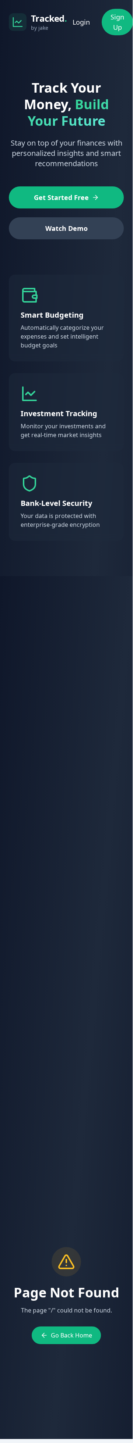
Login (81, 22)
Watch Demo (66, 228)
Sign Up (117, 22)
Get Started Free (61, 197)
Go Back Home (71, 1335)
